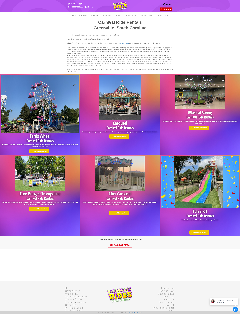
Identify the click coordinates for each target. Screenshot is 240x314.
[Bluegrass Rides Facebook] (164, 5)
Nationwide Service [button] (146, 15)
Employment (83, 15)
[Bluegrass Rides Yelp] (170, 5)
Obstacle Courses (74, 299)
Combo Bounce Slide (76, 296)
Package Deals (107, 15)
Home (74, 15)
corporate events (123, 43)
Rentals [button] (117, 15)
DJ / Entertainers (74, 307)
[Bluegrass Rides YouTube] (167, 5)
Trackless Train (166, 302)
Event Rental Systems (135, 312)
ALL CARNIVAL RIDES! (120, 245)
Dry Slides (169, 296)
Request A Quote (162, 15)
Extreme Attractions (75, 302)
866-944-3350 (75, 3)
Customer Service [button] (130, 15)
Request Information (39, 151)
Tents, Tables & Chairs (163, 307)
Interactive (169, 299)
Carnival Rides (94, 15)
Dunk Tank (169, 305)
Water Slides (71, 293)
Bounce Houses (166, 293)
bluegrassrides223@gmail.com (80, 7)
